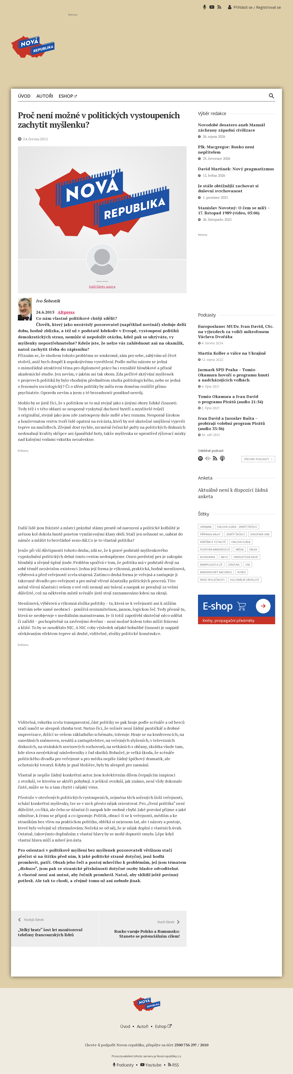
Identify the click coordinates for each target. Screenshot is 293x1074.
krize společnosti (212, 579)
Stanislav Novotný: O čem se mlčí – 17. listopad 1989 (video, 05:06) (234, 210)
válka (253, 549)
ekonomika (207, 557)
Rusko (241, 572)
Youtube (152, 1065)
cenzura (233, 564)
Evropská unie (260, 534)
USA (247, 564)
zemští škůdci (235, 534)
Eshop (66, 96)
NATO (224, 557)
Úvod (24, 96)
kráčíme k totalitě (213, 542)
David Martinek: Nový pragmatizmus (236, 168)
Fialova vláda (240, 542)
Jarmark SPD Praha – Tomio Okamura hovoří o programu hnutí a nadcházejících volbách (233, 375)
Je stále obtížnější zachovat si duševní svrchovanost (228, 188)
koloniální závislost (244, 579)
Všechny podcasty (258, 459)
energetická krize (246, 557)
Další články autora (102, 286)
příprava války (210, 534)
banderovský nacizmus (216, 572)
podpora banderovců (215, 549)
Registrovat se (268, 7)
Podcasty (124, 1065)
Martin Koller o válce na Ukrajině (232, 353)
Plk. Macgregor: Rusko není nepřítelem (226, 149)
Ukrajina (206, 526)
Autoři (44, 96)
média (240, 549)
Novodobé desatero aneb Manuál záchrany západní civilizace (231, 127)
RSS (175, 1065)
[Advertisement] (175, 48)
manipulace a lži (211, 564)
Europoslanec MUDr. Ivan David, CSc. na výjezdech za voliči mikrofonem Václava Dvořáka (235, 331)
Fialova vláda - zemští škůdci (237, 526)
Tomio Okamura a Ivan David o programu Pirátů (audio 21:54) (230, 399)
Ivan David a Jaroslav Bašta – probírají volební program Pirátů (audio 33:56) (231, 423)
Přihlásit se (242, 7)
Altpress (66, 312)
